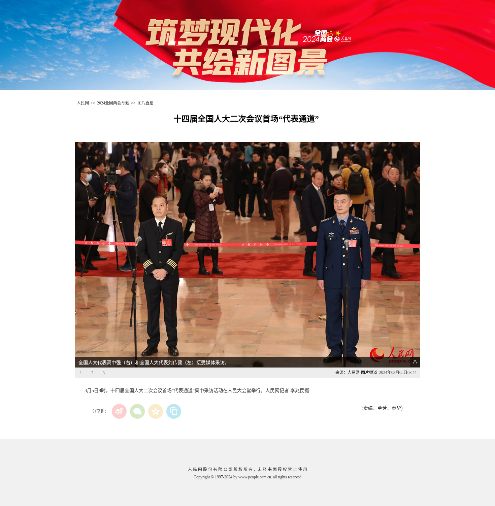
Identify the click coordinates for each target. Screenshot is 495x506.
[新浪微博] (119, 411)
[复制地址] (173, 411)
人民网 (83, 103)
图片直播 (145, 103)
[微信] (137, 411)
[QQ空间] (155, 411)
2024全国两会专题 (113, 103)
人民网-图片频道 (362, 372)
